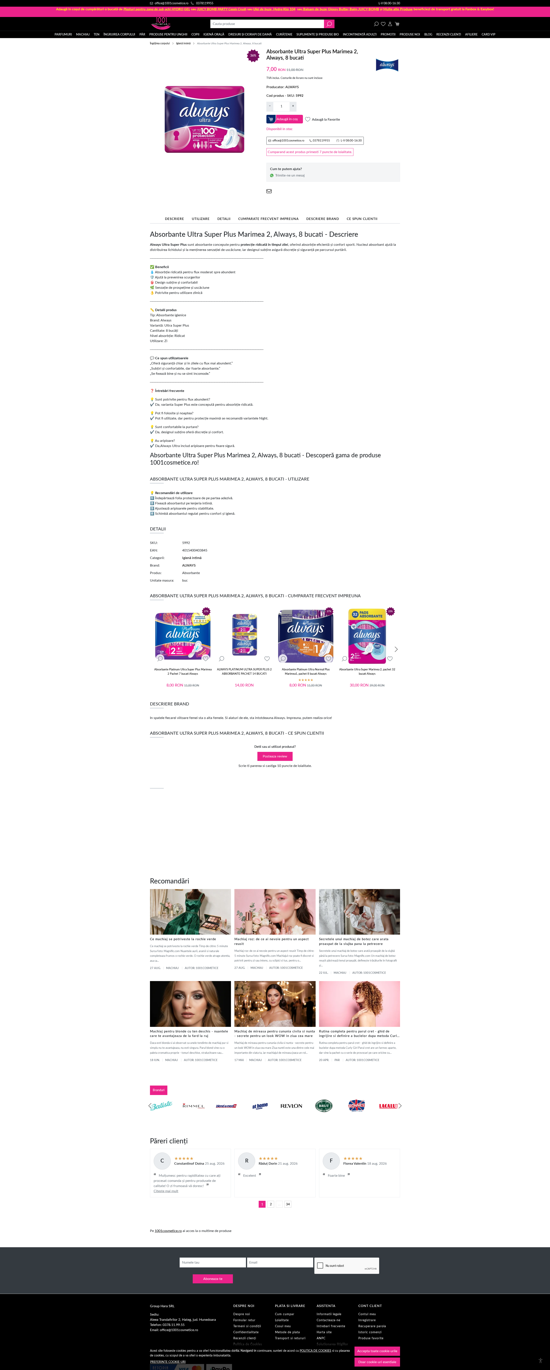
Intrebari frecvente (331, 1326)
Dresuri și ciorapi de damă (250, 34)
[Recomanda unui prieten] (269, 191)
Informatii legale (329, 1314)
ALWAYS (292, 87)
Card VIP (488, 34)
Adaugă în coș (287, 119)
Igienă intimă (183, 43)
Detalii (224, 219)
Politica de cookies (315, 1350)
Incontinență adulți (360, 34)
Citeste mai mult (166, 1191)
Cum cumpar (284, 1314)
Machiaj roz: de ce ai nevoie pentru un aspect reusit (271, 942)
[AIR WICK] (161, 1114)
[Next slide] (396, 649)
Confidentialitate (246, 1332)
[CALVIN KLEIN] (389, 1114)
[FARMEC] (291, 1114)
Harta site (324, 1332)
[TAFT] (194, 1114)
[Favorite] (383, 23)
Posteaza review (275, 756)
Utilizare (201, 219)
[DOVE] (324, 1114)
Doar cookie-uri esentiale (377, 1362)
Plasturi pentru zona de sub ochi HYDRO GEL (157, 9)
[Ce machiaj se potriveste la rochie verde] (190, 912)
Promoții (388, 34)
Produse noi (410, 34)
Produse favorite (370, 1338)
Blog (428, 34)
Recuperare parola (372, 1326)
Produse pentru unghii (168, 34)
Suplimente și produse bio (317, 34)
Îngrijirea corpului (119, 34)
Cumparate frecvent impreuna (268, 219)
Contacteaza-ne (328, 1320)
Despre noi (241, 1314)
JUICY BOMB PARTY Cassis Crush (221, 9)
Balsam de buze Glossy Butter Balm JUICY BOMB (341, 9)
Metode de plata (287, 1332)
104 (274, 9)
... (279, 1204)
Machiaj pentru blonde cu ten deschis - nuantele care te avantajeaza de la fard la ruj (189, 1034)
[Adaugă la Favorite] (205, 659)
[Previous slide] (150, 1106)
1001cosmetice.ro (168, 1231)
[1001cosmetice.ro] (173, 24)
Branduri (159, 1090)
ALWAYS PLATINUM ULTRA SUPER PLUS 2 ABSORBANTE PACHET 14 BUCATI (244, 671)
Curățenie (284, 34)
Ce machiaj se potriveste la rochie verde (183, 939)
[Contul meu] (390, 23)
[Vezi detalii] (160, 659)
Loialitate (282, 1320)
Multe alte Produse (398, 9)
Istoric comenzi (370, 1332)
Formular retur (244, 1320)
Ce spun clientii (362, 219)
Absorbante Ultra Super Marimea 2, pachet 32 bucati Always (367, 671)
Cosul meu (283, 1326)
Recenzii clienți (448, 34)
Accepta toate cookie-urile (377, 1351)
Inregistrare (367, 1320)
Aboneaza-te (212, 1279)
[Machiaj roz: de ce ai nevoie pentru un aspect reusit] (274, 912)
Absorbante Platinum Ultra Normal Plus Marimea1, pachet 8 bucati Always (306, 671)
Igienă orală (213, 34)
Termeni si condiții (247, 1326)
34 (288, 1204)
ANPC (321, 1338)
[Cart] (397, 23)
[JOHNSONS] (226, 1114)
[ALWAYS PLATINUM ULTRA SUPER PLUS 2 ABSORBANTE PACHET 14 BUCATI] (244, 636)
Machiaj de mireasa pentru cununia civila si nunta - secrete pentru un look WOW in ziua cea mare (274, 1034)
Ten (96, 34)
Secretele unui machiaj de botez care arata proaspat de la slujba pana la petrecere (354, 942)
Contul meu (367, 1314)
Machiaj (83, 34)
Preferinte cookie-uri (168, 1362)
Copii (195, 34)
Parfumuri (63, 34)
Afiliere (471, 34)
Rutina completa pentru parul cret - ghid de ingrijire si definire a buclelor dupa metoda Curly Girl (359, 1034)
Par (337, 1060)
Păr (142, 34)
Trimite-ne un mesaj (290, 175)
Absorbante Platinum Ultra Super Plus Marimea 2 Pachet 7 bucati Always (183, 671)
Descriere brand (322, 219)
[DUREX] (259, 1114)
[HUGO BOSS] (356, 1114)
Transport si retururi (290, 1338)
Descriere (174, 219)
